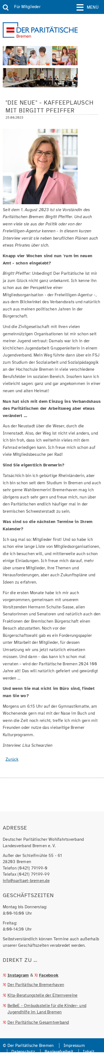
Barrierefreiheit (59, 1051)
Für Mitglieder (27, 6)
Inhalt (88, 1051)
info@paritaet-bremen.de (26, 880)
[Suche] (6, 8)
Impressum (74, 1045)
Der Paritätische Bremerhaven (35, 984)
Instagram (18, 975)
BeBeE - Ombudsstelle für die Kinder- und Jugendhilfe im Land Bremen (46, 1009)
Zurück (12, 759)
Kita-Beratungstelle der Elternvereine (42, 995)
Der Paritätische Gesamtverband (38, 1022)
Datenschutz (23, 1051)
